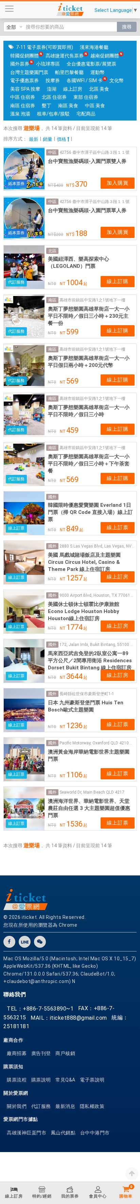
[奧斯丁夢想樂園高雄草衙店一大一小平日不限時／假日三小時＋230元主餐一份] (24, 316)
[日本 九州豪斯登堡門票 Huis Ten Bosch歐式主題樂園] (24, 710)
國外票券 (19, 64)
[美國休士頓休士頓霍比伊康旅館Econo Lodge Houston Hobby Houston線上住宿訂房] (24, 611)
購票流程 (17, 1079)
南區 (52, 300)
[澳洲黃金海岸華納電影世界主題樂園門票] (24, 759)
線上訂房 (72, 89)
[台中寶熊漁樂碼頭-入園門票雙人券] (24, 168)
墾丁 (46, 105)
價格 (62, 139)
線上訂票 (117, 527)
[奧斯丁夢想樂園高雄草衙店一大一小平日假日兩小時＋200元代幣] (24, 365)
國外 (52, 497)
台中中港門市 (95, 1132)
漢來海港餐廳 (94, 47)
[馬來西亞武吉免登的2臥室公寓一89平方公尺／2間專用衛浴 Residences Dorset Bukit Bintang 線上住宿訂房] (24, 661)
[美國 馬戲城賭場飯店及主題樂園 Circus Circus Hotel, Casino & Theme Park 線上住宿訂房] (24, 562)
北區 (52, 250)
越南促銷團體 (104, 55)
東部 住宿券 (85, 97)
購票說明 (41, 1079)
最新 (33, 139)
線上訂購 (117, 281)
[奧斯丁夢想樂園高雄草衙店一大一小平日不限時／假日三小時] (24, 415)
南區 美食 (68, 105)
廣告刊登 (41, 1053)
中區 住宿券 (22, 97)
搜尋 (127, 27)
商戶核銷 (65, 1053)
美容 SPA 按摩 (25, 89)
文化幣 (116, 80)
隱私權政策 (92, 1106)
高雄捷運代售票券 (65, 55)
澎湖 (51, 89)
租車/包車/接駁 (53, 113)
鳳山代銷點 (63, 1132)
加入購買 (117, 183)
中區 (52, 152)
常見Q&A (65, 1079)
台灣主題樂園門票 (29, 72)
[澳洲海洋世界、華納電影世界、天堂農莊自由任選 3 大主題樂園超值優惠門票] (24, 808)
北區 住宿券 (54, 97)
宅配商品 (85, 113)
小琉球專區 (48, 64)
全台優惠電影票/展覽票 (91, 64)
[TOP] (131, 1173)
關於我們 (17, 1106)
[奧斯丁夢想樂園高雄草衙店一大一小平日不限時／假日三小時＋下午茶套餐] (24, 464)
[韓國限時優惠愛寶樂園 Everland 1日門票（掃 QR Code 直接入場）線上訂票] (24, 513)
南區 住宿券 (22, 105)
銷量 (47, 139)
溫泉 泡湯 (20, 113)
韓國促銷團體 (24, 55)
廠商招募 (17, 1053)
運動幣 (97, 72)
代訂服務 (41, 1106)
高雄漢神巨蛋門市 (26, 1132)
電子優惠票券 (24, 80)
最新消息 (65, 1106)
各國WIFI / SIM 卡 (85, 80)
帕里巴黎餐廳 (69, 72)
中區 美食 (95, 105)
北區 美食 (99, 89)
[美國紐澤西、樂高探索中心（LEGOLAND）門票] (24, 267)
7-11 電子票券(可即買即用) (44, 47)
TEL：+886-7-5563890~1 (40, 1008)
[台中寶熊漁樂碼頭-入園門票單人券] (24, 218)
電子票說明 (92, 1079)
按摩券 (53, 80)
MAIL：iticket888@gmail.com (69, 1018)
